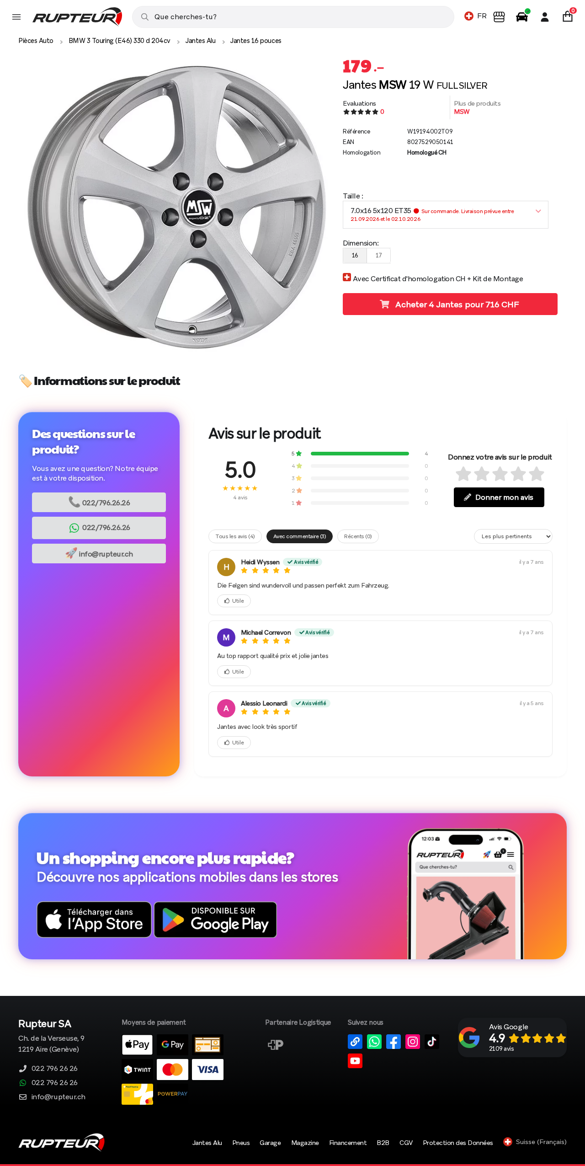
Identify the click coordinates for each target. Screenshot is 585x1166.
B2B (383, 1143)
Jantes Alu (200, 41)
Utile (238, 600)
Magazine (305, 1143)
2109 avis (501, 1048)
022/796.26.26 (99, 501)
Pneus (241, 1143)
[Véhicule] (521, 16)
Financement (348, 1143)
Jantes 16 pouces (255, 41)
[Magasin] (499, 16)
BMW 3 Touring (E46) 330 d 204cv (119, 41)
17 (379, 255)
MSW (462, 111)
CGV (406, 1143)
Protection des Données (458, 1143)
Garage (270, 1143)
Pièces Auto (35, 41)
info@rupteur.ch (99, 553)
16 (355, 255)
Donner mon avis (504, 497)
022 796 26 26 (55, 1068)
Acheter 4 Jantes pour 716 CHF (456, 304)
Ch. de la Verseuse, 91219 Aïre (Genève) (51, 1037)
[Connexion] (544, 16)
